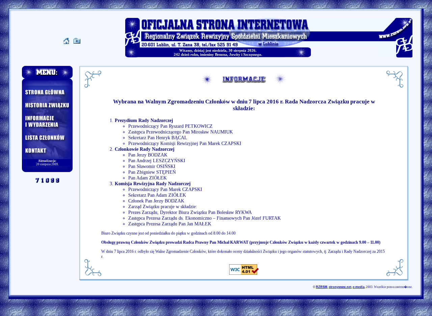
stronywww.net (340, 287)
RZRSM (321, 287)
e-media (358, 287)
